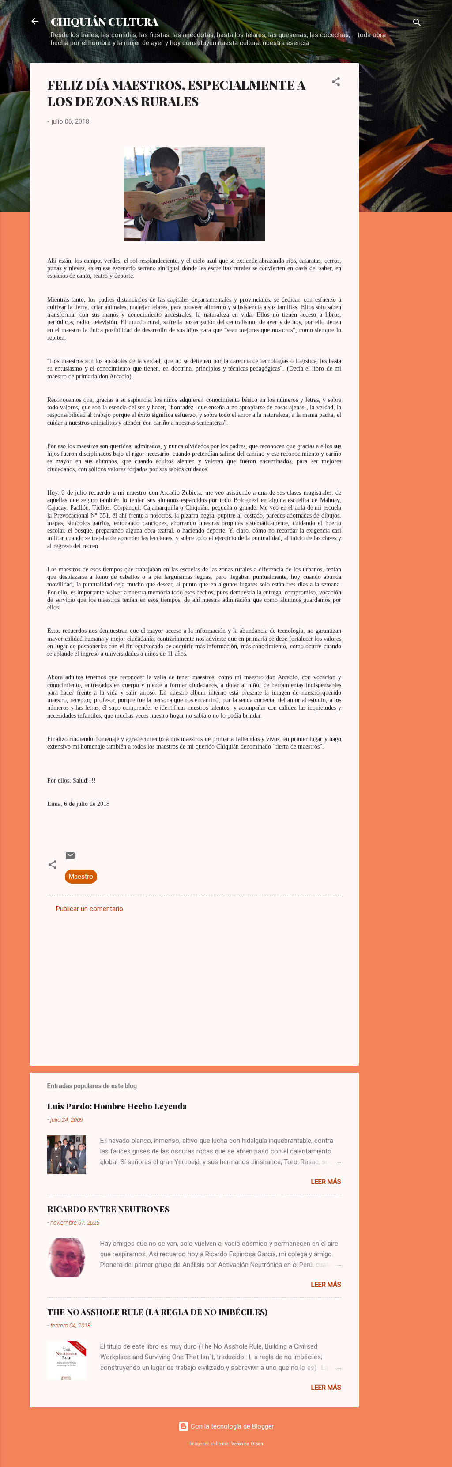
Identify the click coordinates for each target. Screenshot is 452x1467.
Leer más (326, 1182)
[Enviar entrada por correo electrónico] (70, 859)
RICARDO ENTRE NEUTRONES (108, 1209)
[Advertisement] (394, 195)
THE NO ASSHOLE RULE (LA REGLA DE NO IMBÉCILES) (157, 1312)
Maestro (81, 877)
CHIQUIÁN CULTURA (104, 21)
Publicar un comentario (89, 909)
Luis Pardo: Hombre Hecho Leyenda (117, 1106)
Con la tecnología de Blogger (231, 1426)
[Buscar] (417, 24)
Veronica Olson (247, 1444)
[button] (336, 83)
